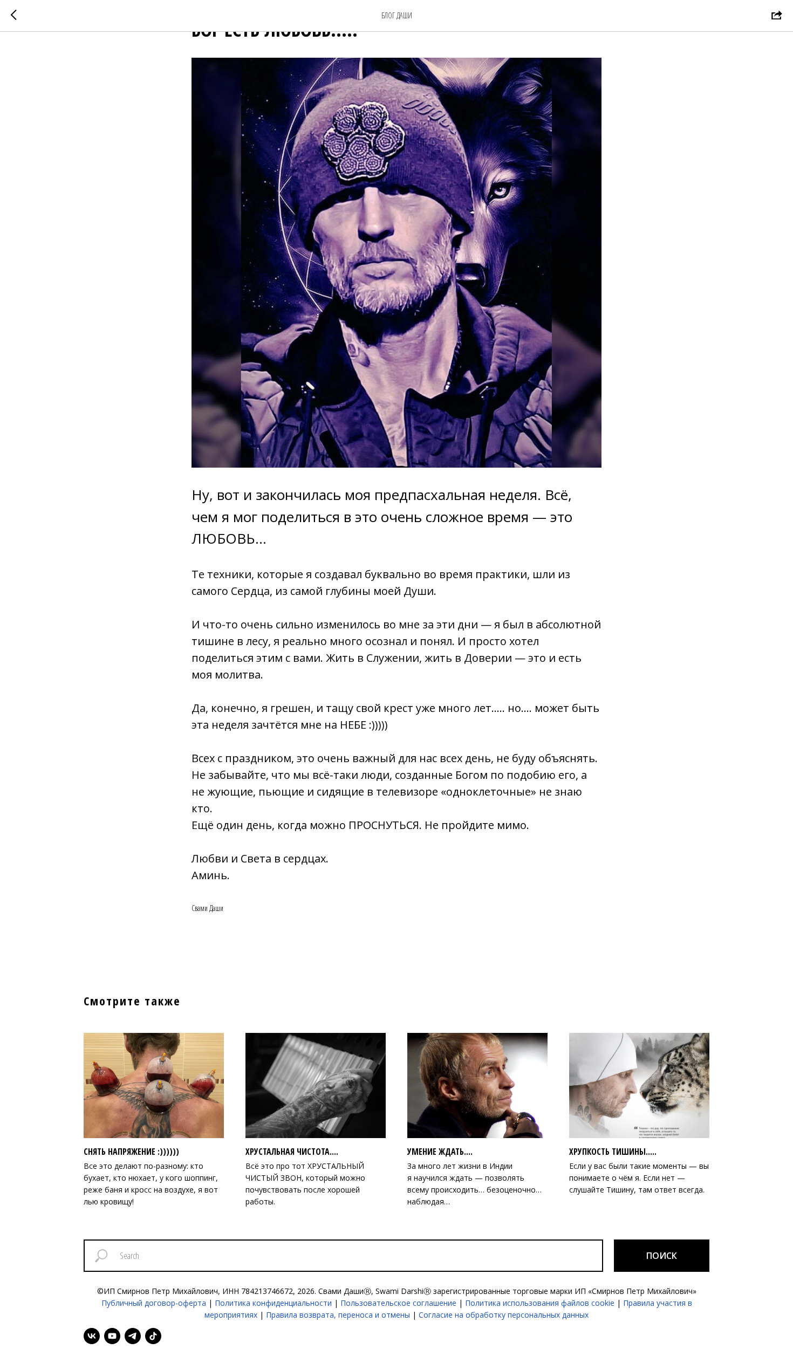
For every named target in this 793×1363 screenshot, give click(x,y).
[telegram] (133, 1336)
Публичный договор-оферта (153, 1303)
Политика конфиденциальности (273, 1303)
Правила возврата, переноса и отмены (338, 1315)
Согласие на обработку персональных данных (504, 1315)
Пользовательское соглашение (398, 1303)
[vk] (92, 1336)
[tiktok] (153, 1336)
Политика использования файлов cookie (539, 1303)
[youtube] (112, 1336)
